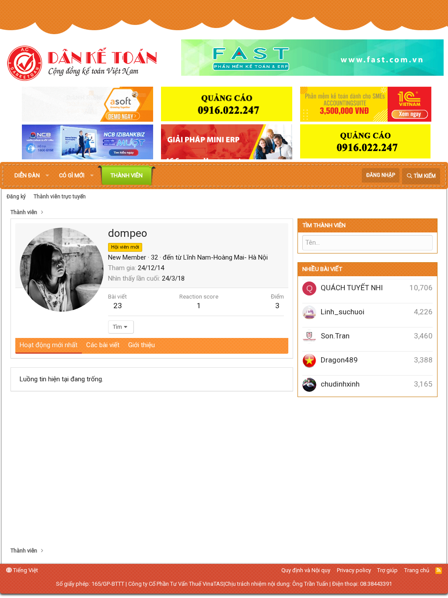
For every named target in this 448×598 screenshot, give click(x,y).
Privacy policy (354, 570)
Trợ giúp (387, 570)
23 (117, 305)
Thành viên (127, 175)
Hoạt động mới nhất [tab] (48, 345)
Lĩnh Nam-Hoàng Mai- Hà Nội (225, 257)
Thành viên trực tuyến (60, 196)
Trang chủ (416, 570)
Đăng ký (16, 196)
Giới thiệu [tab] (141, 345)
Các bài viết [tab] (102, 345)
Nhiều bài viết (322, 269)
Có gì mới (71, 175)
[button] (47, 175)
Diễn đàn (27, 175)
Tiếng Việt (25, 570)
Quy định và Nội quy (305, 570)
